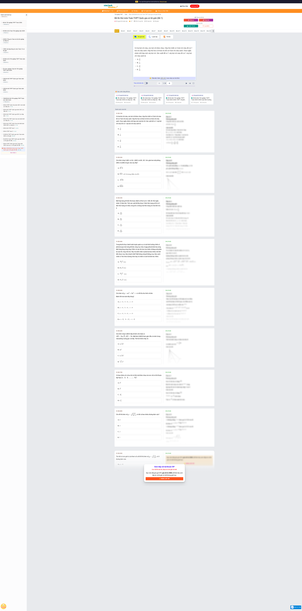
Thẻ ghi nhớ (141, 36)
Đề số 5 (141, 31)
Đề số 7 (153, 31)
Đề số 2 (123, 31)
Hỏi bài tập (3, 607)
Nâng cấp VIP (165, 478)
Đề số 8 (160, 31)
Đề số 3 (129, 31)
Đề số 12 (184, 31)
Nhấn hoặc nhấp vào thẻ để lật (165, 78)
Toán (126, 14)
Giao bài (207, 20)
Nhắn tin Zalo (297, 607)
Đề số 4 (135, 31)
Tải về (192, 26)
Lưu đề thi (206, 26)
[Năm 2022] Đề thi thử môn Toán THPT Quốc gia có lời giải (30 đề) (145, 14)
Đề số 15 (203, 31)
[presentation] (140, 59)
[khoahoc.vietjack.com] (110, 6)
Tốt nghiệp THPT (119, 14)
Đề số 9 (166, 31)
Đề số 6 (147, 31)
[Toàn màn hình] (193, 83)
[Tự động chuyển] (186, 83)
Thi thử (168, 36)
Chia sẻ (192, 20)
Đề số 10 (172, 31)
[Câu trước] (159, 83)
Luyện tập (154, 36)
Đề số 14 (196, 31)
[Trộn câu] (190, 83)
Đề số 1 (117, 31)
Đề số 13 (190, 31)
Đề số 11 (178, 31)
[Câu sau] (169, 83)
